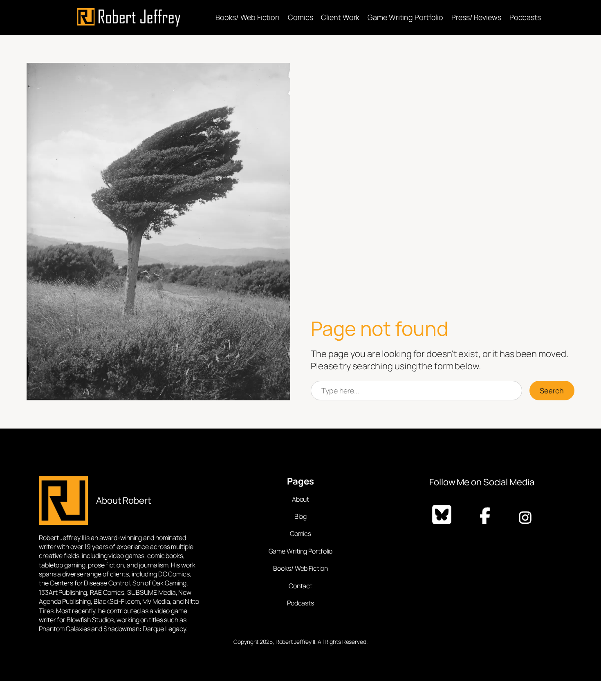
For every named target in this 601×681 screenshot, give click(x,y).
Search (552, 390)
